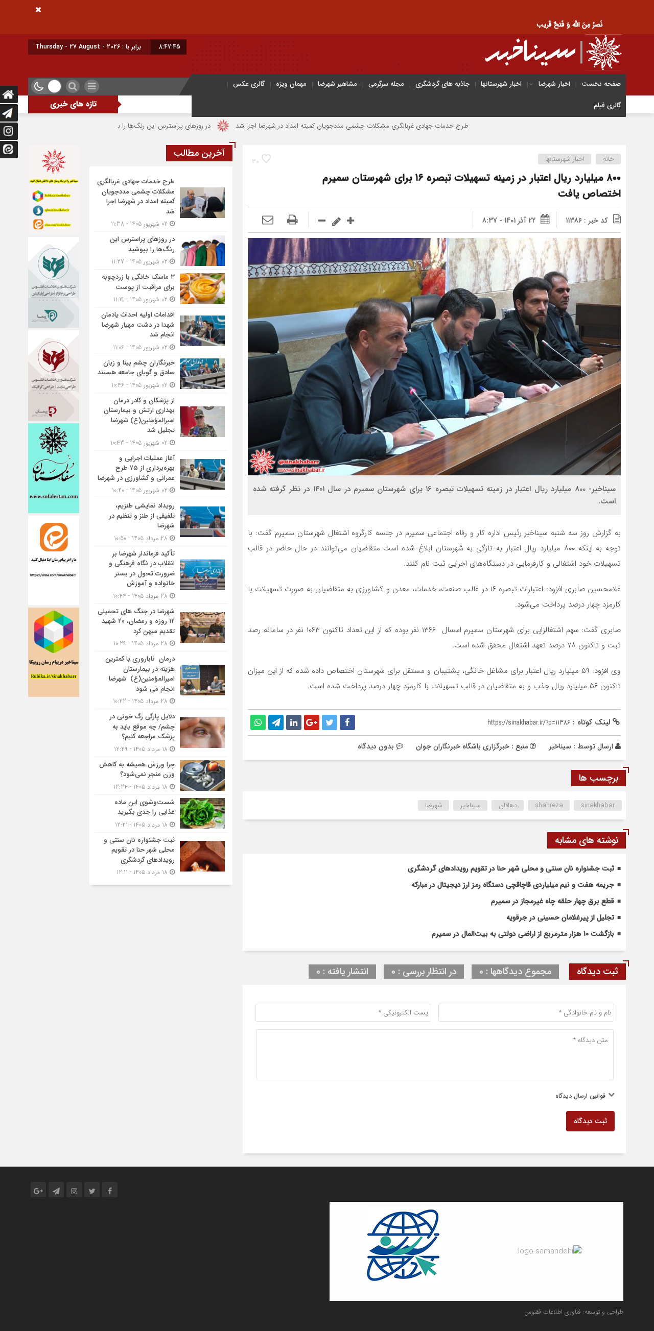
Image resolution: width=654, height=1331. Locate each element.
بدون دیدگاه (376, 746)
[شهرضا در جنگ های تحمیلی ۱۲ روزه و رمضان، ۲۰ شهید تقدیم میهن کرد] (161, 627)
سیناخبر (560, 746)
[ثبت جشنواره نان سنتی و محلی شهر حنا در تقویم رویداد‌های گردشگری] (161, 855)
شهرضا (433, 805)
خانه (608, 159)
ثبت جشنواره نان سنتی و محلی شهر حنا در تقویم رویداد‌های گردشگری (511, 868)
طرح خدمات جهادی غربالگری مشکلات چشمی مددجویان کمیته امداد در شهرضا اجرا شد (410, 125)
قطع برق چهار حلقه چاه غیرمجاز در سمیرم (552, 901)
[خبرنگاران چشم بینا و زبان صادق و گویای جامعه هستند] (161, 374)
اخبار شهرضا (554, 84)
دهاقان (508, 805)
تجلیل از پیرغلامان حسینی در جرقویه (560, 917)
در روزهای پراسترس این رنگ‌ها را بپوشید (214, 125)
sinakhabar (598, 805)
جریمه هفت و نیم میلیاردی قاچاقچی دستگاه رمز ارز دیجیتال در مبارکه (512, 884)
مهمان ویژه (291, 84)
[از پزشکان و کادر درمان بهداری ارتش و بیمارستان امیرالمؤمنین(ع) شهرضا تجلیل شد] (161, 421)
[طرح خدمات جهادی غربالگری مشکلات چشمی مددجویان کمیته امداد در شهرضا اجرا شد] (161, 202)
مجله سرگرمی (386, 84)
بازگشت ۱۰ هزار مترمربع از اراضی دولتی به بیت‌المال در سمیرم (523, 933)
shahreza (549, 805)
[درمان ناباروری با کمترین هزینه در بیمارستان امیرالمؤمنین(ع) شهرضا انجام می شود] (161, 680)
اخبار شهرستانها (501, 84)
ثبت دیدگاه (590, 1121)
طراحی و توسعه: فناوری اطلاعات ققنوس (573, 1312)
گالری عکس (249, 84)
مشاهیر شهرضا (337, 84)
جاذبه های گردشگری (442, 84)
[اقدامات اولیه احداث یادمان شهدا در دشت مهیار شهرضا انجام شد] (161, 331)
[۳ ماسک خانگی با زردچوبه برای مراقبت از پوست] (161, 288)
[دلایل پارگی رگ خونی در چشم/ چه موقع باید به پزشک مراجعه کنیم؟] (161, 733)
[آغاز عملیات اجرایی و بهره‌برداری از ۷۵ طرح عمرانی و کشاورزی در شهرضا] (161, 474)
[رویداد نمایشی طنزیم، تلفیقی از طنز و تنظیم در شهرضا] (161, 522)
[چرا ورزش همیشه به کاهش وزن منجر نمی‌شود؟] (161, 775)
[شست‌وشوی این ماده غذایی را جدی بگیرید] (161, 813)
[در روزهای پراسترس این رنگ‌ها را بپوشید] (161, 250)
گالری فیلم (607, 105)
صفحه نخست (601, 84)
